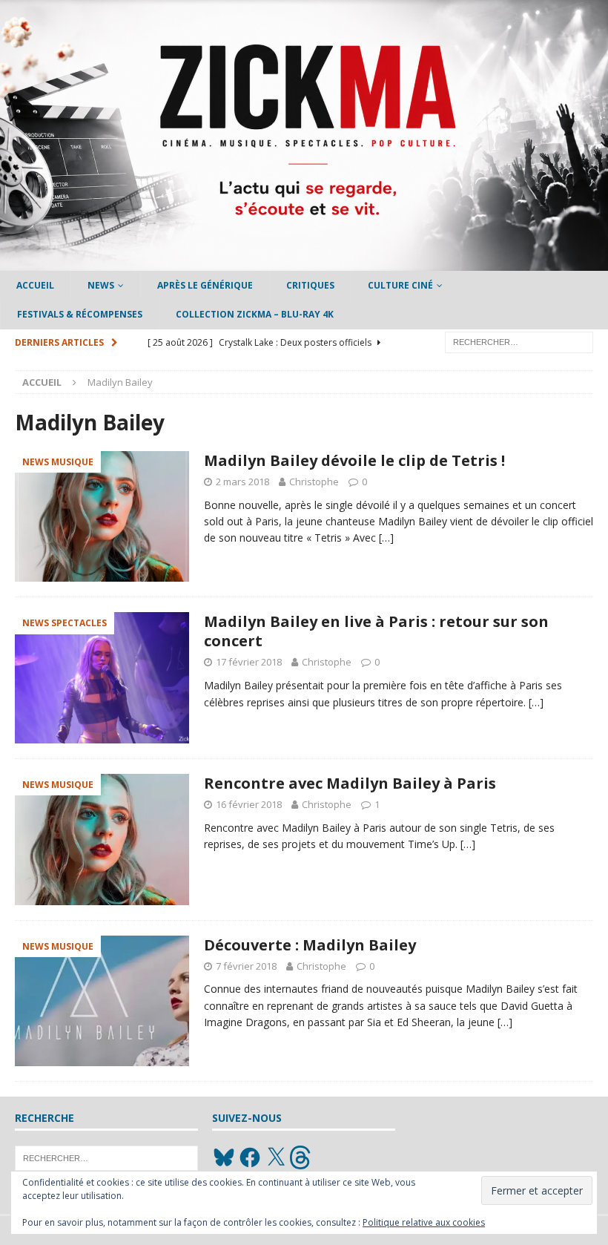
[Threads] (302, 1157)
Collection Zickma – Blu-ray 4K (255, 314)
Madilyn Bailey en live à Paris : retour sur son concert (376, 631)
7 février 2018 (246, 966)
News (100, 285)
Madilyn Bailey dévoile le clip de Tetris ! (354, 460)
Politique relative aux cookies (424, 1222)
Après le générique (205, 285)
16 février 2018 (249, 804)
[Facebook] (250, 1157)
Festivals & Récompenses (79, 314)
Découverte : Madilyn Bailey (310, 945)
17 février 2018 (249, 662)
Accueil (35, 285)
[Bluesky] (224, 1157)
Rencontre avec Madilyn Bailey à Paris (350, 783)
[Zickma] (304, 262)
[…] (386, 537)
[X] (276, 1157)
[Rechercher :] (519, 341)
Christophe (314, 481)
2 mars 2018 (242, 481)
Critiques (310, 285)
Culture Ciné (400, 285)
